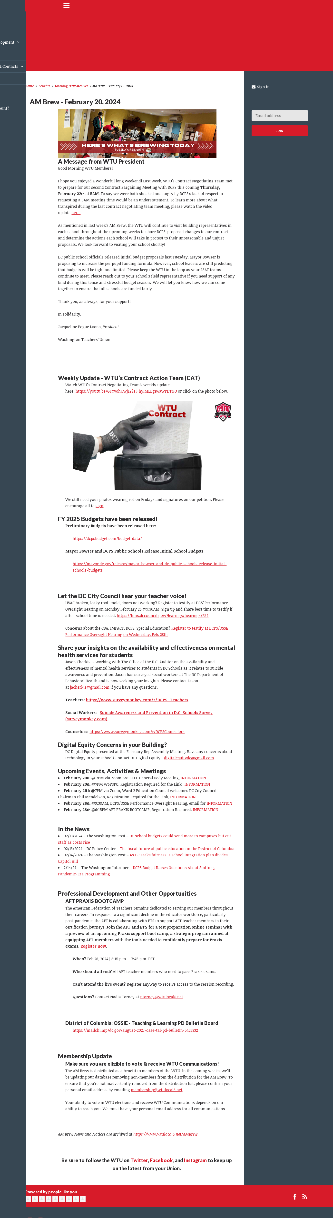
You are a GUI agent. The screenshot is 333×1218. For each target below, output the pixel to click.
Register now (93, 946)
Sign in (263, 86)
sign (99, 505)
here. (75, 212)
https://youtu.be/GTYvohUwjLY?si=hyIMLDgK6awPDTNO (126, 391)
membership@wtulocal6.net (156, 1089)
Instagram (195, 1160)
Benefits (44, 86)
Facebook (161, 1160)
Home (29, 86)
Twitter (139, 1160)
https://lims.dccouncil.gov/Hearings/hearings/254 (162, 615)
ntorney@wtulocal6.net (161, 997)
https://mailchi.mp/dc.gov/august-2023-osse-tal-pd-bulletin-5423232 (135, 1030)
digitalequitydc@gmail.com (189, 758)
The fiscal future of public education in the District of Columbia (177, 848)
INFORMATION (193, 778)
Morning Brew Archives (71, 86)
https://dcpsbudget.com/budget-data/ (107, 538)
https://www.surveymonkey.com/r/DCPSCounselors (137, 731)
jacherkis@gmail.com (89, 687)
